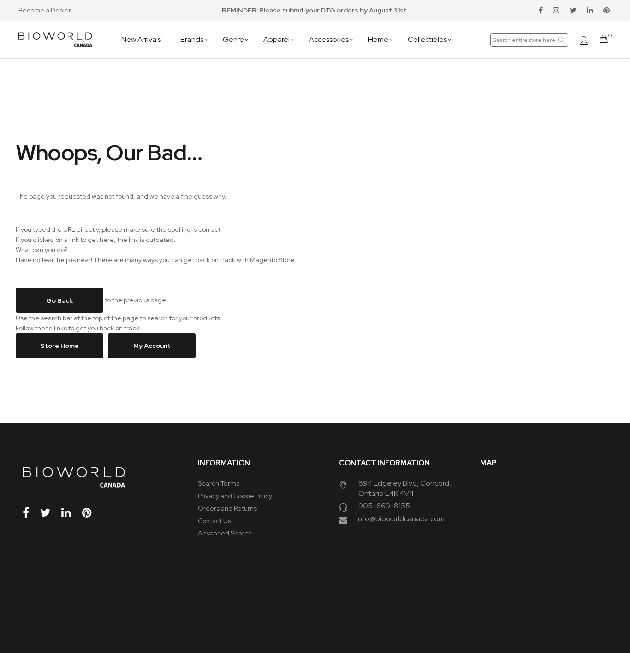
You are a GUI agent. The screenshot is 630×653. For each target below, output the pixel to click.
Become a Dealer (44, 10)
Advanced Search (225, 533)
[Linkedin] (71, 512)
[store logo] (55, 40)
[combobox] (529, 40)
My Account (152, 345)
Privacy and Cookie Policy (235, 496)
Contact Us (214, 521)
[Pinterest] (91, 512)
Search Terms (218, 483)
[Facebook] (31, 512)
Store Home (59, 345)
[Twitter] (50, 512)
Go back (59, 300)
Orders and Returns (227, 508)
